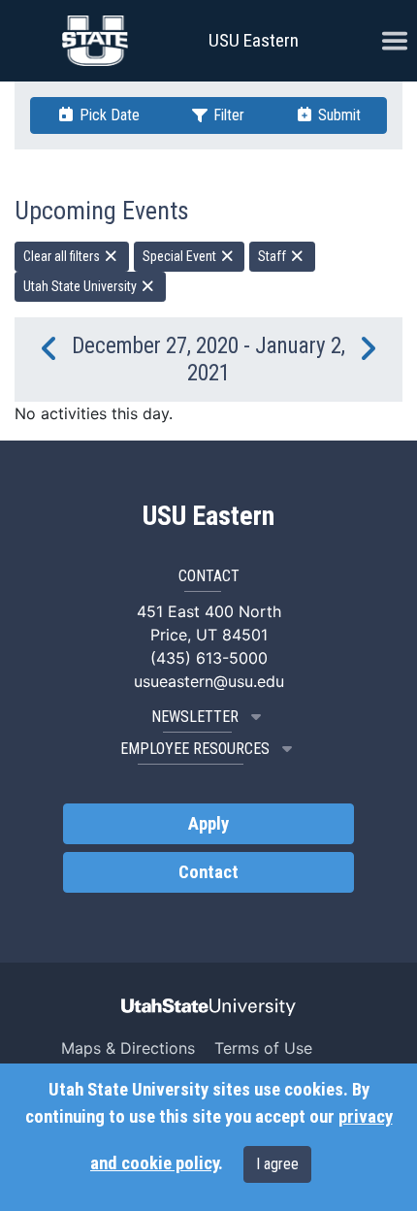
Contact (208, 872)
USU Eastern (253, 40)
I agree (277, 1164)
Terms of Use (263, 1048)
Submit (337, 115)
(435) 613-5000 (209, 658)
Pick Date (108, 115)
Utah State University (81, 286)
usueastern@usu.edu (209, 681)
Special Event (181, 256)
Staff (273, 256)
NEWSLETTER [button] (195, 716)
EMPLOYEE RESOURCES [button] (195, 748)
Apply (208, 824)
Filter (226, 115)
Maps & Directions (128, 1048)
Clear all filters (63, 256)
